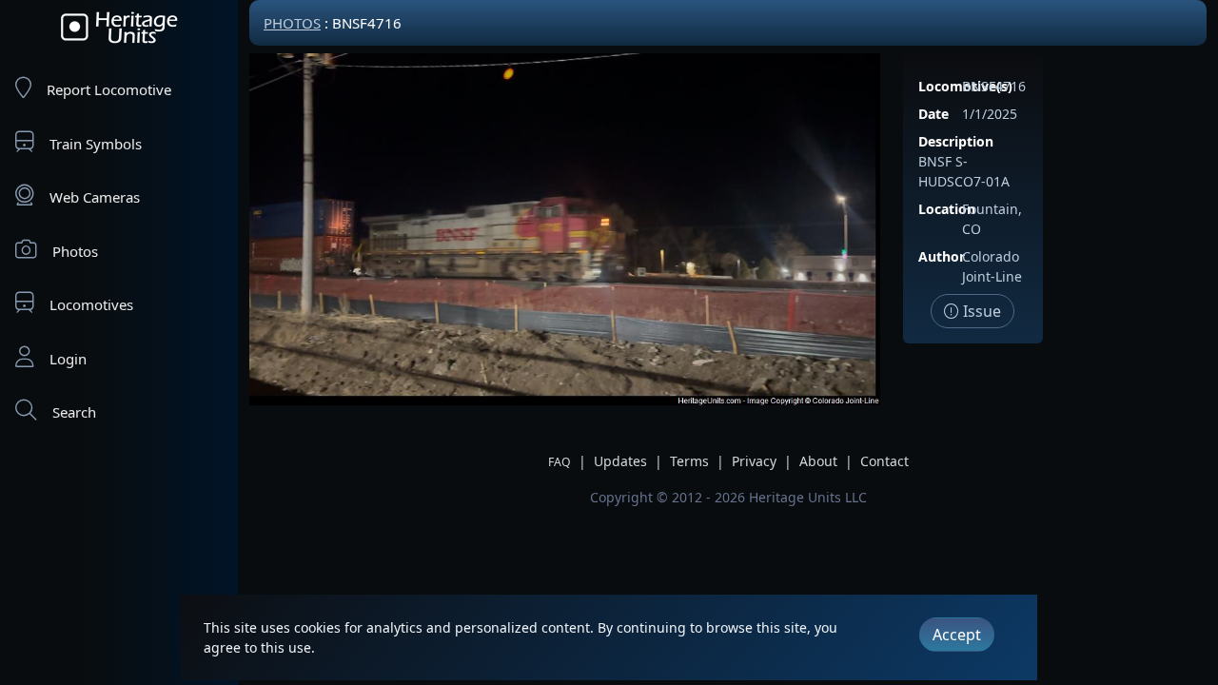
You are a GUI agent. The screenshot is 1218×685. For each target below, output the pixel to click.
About (818, 461)
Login (68, 358)
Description (955, 141)
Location (946, 209)
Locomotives (91, 304)
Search (74, 411)
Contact (884, 461)
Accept (957, 634)
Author (941, 256)
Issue (980, 311)
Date (933, 114)
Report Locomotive (109, 89)
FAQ (559, 462)
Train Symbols (95, 143)
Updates (620, 461)
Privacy (754, 461)
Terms (689, 461)
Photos (75, 251)
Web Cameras (94, 196)
